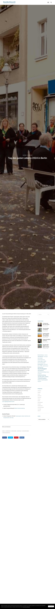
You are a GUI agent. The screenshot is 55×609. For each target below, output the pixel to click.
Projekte (39, 404)
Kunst (39, 366)
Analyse (39, 392)
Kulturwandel (45, 364)
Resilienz (47, 372)
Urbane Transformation (6, 432)
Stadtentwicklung (42, 375)
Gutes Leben (40, 361)
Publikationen (40, 405)
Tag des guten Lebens (43, 377)
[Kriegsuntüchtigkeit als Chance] (40, 341)
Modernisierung (45, 366)
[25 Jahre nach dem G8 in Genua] (40, 324)
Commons (45, 355)
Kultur (44, 361)
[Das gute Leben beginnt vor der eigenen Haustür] (40, 346)
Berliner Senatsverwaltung (20, 408)
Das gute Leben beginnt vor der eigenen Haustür (46, 345)
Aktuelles (39, 390)
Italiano (39, 399)
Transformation (42, 378)
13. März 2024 (29, 155)
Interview (39, 397)
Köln (41, 366)
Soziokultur (40, 373)
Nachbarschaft (40, 367)
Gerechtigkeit (40, 358)
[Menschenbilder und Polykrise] (40, 330)
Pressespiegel (40, 402)
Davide (25, 155)
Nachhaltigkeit (42, 369)
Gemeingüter (46, 356)
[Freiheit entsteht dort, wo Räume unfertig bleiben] (40, 335)
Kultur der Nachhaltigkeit (41, 362)
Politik (39, 400)
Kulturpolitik (40, 364)
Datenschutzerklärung (26, 607)
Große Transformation (41, 359)
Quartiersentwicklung (42, 372)
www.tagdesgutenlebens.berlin (8, 401)
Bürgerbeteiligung (41, 355)
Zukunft (39, 410)
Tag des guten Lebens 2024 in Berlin (27, 158)
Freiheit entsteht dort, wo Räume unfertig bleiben (46, 334)
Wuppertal (39, 381)
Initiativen (39, 395)
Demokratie (40, 356)
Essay (39, 394)
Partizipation (41, 370)
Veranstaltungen (41, 407)
